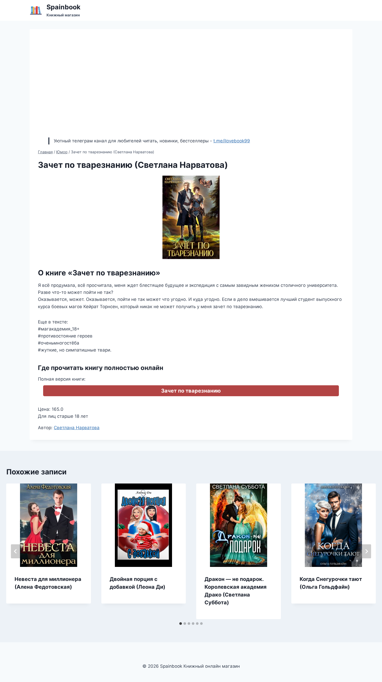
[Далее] (366, 551)
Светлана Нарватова (77, 427)
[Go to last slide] (15, 551)
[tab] (180, 623)
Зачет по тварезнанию (191, 391)
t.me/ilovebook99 (231, 140)
